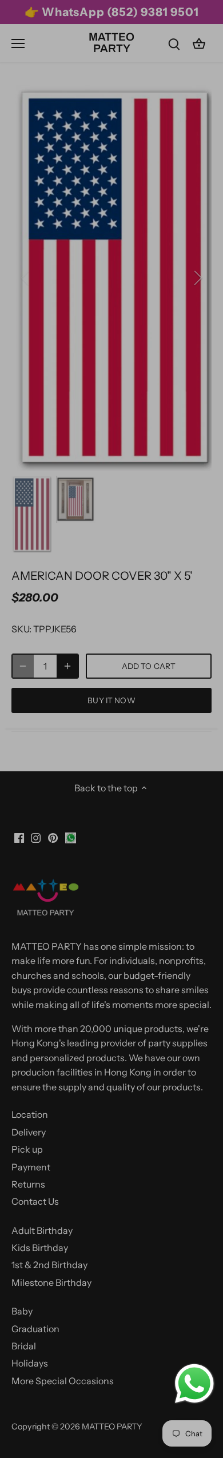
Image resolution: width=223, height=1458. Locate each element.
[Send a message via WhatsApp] (194, 1384)
